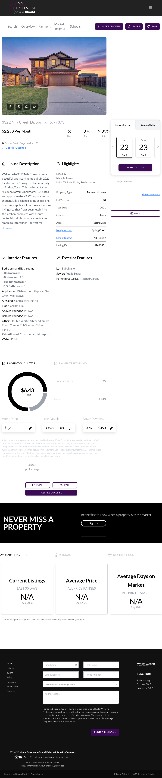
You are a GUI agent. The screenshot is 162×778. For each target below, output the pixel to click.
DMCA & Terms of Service (143, 774)
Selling (9, 677)
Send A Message (105, 732)
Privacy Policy (68, 721)
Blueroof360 (21, 774)
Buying (9, 672)
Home (9, 663)
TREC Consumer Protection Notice (42, 762)
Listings (10, 668)
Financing (11, 682)
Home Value (12, 686)
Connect (10, 691)
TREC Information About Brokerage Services (42, 765)
